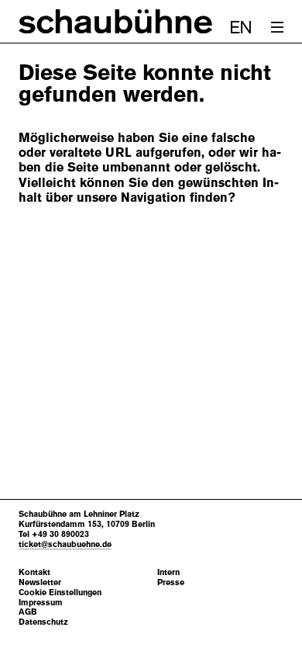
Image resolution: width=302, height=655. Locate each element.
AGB (28, 612)
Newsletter (40, 582)
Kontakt (34, 572)
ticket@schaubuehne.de (65, 544)
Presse (170, 582)
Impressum (41, 603)
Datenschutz (43, 622)
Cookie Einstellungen (60, 592)
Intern (168, 572)
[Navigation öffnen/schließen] (277, 27)
